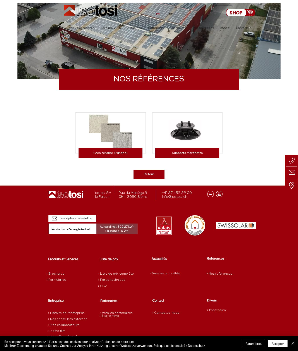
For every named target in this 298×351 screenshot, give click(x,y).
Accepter (278, 343)
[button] (80, 28)
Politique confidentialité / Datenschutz (179, 345)
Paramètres (253, 343)
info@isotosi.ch (174, 197)
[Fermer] (292, 344)
